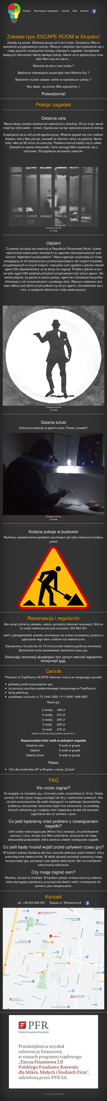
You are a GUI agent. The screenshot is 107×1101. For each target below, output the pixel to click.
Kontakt (84, 10)
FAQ (74, 10)
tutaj (62, 660)
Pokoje (27, 10)
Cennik (65, 10)
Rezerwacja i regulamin (46, 10)
